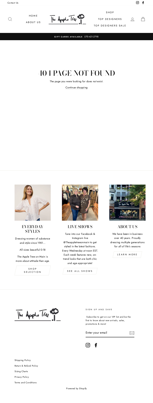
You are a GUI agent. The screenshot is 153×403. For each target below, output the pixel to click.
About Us (33, 22)
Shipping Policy (23, 360)
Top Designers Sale (110, 25)
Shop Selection (32, 270)
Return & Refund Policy (26, 365)
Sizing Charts (21, 371)
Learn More (127, 254)
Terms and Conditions (26, 382)
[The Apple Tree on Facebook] (96, 345)
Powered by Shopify (76, 388)
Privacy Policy (22, 376)
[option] (76, 36)
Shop (110, 12)
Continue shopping (76, 87)
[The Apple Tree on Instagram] (88, 345)
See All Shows (80, 271)
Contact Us (12, 2)
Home (33, 15)
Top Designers (110, 19)
